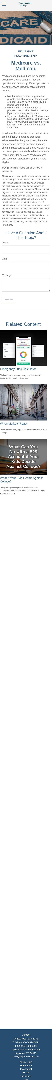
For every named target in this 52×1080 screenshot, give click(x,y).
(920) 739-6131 (30, 1038)
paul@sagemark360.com (26, 1056)
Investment (26, 1069)
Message (7, 275)
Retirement (26, 1065)
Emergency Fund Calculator (18, 369)
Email (5, 259)
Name (5, 242)
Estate (26, 1072)
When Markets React (13, 423)
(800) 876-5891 (31, 1042)
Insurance (26, 1076)
